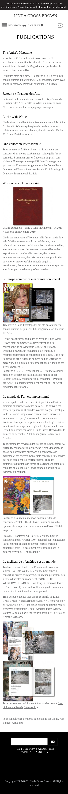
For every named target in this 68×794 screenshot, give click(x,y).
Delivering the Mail (31, 600)
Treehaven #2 (55, 600)
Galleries (34, 25)
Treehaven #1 (31, 370)
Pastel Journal (10, 543)
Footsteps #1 (10, 370)
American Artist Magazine (44, 447)
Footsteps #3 (22, 535)
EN (59, 25)
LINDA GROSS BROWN (35, 15)
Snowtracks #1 (15, 604)
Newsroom (15, 25)
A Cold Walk (20, 570)
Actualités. (18, 722)
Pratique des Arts (12, 350)
